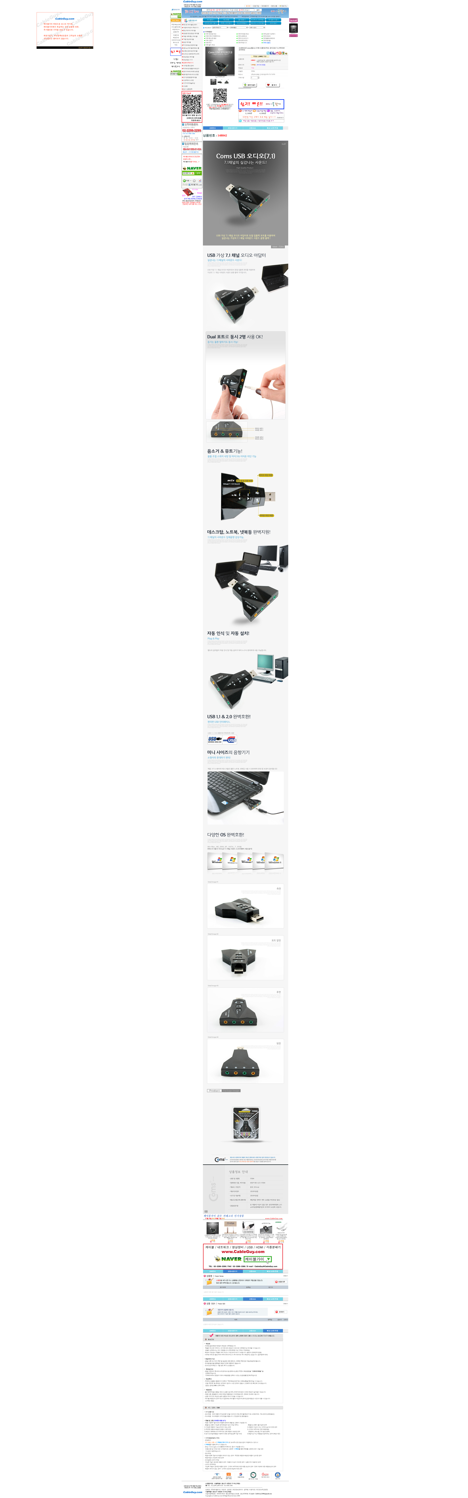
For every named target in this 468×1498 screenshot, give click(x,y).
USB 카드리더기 (243, 38)
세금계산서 (176, 29)
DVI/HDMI (234, 16)
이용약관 (252, 1489)
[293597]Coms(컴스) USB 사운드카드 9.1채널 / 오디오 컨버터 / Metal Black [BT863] (266, 1237)
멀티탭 (227, 16)
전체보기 (293, 23)
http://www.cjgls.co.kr (212, 1447)
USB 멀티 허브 (210, 45)
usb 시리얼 (271, 16)
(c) (212, 1496)
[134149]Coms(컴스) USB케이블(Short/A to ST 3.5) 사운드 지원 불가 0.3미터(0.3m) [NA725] (248, 1237)
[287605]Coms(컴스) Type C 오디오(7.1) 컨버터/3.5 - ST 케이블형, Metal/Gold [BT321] (230, 1237)
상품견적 (176, 32)
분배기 (278, 16)
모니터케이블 (262, 16)
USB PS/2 (208, 43)
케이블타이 (220, 16)
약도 (176, 45)
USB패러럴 (253, 16)
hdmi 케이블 (202, 16)
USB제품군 (208, 32)
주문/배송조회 (176, 24)
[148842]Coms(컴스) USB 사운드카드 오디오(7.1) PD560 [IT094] (213, 1236)
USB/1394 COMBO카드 (212, 36)
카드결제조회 (176, 27)
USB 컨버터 (267, 36)
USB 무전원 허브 (243, 34)
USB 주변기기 (242, 43)
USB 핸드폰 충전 (210, 38)
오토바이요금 (176, 40)
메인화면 (208, 28)
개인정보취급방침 (262, 1489)
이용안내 (176, 35)
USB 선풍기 (209, 40)
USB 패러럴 (267, 40)
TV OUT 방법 (211, 16)
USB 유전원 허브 (210, 34)
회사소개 (176, 42)
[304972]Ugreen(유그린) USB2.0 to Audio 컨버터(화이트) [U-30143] (281, 1237)
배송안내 (176, 37)
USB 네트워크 (242, 36)
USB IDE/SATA (243, 40)
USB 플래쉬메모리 (269, 38)
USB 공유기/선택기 (269, 34)
